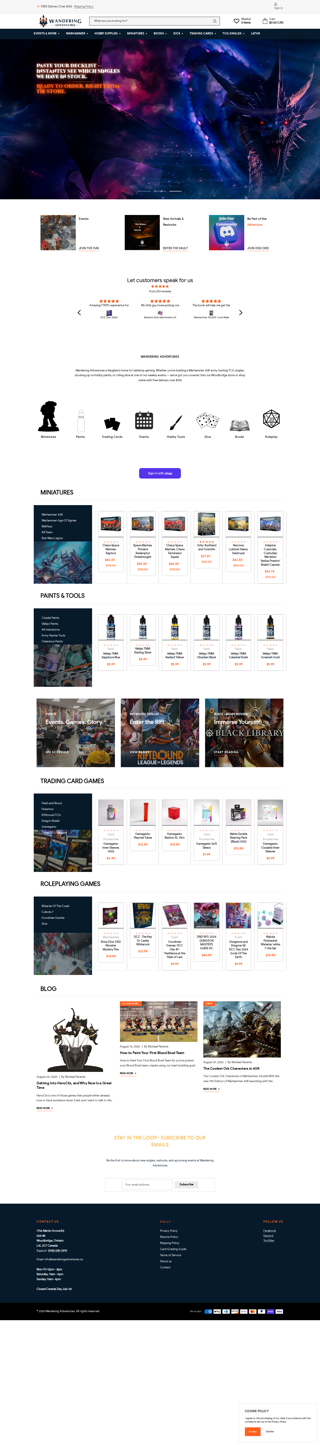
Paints (80, 437)
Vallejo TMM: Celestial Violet (238, 655)
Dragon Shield (50, 821)
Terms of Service (170, 1255)
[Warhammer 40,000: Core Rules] (160, 313)
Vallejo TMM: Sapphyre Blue (111, 655)
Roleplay (271, 437)
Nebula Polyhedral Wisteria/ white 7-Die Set (270, 943)
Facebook (269, 1231)
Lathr (255, 33)
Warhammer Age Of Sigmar (59, 520)
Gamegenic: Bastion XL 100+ (175, 836)
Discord (268, 1236)
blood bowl (131, 1004)
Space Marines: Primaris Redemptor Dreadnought (142, 551)
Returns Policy (169, 1237)
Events (144, 437)
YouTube (268, 1240)
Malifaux (47, 526)
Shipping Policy (83, 6)
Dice (208, 437)
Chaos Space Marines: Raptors (111, 549)
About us (166, 1261)
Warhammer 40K (52, 514)
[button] (80, 312)
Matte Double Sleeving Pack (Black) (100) (238, 838)
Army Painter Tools (53, 635)
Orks (209, 1004)
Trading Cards (112, 437)
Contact (165, 1267)
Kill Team (47, 532)
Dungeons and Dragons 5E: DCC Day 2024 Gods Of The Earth (238, 950)
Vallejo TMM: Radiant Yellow (174, 655)
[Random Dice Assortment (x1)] (109, 313)
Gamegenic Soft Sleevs (206, 846)
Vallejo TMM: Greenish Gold (270, 655)
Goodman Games (53, 918)
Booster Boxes (72, 89)
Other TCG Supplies (54, 832)
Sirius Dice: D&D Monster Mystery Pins (111, 946)
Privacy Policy (169, 1231)
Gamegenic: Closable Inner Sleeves (270, 848)
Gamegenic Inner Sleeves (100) (111, 848)
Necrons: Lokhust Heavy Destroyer (238, 549)
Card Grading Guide (173, 1249)
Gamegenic (49, 827)
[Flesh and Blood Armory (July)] (211, 313)
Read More (45, 1108)
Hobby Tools (176, 437)
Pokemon (48, 809)
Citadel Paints (50, 618)
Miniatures (48, 437)
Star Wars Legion (52, 538)
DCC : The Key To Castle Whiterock (143, 941)
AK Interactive (51, 629)
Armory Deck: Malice (124, 89)
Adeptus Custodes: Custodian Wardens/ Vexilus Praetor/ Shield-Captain (270, 555)
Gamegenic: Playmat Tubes (143, 836)
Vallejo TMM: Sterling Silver (143, 650)
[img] (160, 286)
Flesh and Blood (52, 803)
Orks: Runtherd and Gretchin (206, 547)
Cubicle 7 (48, 912)
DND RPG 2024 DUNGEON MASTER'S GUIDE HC (206, 943)
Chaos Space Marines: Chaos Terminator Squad (175, 551)
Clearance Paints (52, 641)
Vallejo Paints (50, 624)
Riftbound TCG (51, 815)
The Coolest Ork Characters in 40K (231, 1068)
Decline (270, 1431)
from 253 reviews (160, 291)
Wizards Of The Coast (55, 906)
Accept (253, 1431)
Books (239, 437)
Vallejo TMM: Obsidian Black (206, 655)
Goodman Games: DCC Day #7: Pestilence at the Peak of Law (174, 950)
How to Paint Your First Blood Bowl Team (152, 1053)
